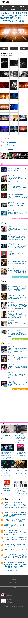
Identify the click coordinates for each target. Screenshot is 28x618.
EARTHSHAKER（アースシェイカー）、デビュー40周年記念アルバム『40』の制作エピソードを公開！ (17, 238)
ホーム (14, 576)
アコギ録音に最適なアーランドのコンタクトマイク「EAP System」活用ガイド (17, 324)
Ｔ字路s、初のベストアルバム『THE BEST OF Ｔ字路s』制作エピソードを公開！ (17, 229)
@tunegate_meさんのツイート (14, 570)
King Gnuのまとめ (11, 142)
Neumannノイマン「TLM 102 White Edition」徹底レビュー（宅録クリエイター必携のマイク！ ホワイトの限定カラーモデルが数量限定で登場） (17, 306)
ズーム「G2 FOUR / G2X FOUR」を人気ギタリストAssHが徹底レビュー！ (17, 262)
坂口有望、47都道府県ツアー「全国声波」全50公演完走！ (17, 169)
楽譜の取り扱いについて (14, 582)
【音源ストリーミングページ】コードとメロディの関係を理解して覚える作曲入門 (17, 376)
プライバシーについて (14, 585)
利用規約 (14, 579)
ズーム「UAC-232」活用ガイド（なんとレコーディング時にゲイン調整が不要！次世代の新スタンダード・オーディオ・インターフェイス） (17, 288)
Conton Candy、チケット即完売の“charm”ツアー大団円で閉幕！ (16, 204)
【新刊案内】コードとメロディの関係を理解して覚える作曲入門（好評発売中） (17, 367)
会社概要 (14, 587)
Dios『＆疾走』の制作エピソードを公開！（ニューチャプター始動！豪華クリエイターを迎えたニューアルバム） (17, 246)
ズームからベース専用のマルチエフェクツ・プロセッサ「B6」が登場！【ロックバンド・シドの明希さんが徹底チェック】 (17, 272)
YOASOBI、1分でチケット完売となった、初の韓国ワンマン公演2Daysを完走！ (17, 214)
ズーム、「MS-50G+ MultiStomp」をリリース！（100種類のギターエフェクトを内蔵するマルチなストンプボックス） (15, 532)
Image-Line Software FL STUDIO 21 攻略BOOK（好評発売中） (17, 358)
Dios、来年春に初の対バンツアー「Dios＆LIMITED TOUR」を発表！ (17, 187)
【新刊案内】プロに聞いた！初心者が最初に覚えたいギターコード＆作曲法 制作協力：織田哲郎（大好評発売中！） (17, 350)
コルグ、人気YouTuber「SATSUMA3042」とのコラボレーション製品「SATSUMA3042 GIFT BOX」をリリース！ (17, 179)
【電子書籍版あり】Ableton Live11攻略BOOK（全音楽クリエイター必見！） (17, 384)
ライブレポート (12, 145)
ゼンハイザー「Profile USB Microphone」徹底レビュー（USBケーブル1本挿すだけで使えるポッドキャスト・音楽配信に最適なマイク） (17, 315)
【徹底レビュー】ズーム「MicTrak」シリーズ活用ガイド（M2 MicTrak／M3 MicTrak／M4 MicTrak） (17, 297)
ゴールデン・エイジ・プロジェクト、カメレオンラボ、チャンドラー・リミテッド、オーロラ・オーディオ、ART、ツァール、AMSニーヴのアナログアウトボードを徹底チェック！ (15, 506)
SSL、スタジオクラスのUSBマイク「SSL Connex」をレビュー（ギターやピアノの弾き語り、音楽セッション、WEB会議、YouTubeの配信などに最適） (17, 333)
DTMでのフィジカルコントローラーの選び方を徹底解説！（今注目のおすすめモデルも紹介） (15, 539)
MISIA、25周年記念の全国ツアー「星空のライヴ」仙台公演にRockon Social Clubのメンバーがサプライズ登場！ (17, 196)
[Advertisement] (14, 406)
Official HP (10, 149)
